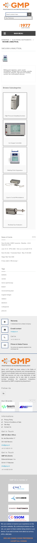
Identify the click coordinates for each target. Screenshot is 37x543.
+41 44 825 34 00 (7, 469)
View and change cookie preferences (18, 538)
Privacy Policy (8, 420)
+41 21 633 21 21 (15, 339)
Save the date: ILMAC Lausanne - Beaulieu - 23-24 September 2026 (16, 244)
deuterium (4, 303)
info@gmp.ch (14, 331)
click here (8, 534)
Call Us (13, 336)
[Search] (29, 14)
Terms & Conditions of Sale (12, 422)
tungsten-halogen (6, 295)
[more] (34, 237)
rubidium (3, 299)
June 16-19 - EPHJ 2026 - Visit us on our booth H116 (16, 249)
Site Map (7, 424)
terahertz (4, 275)
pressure (3, 311)
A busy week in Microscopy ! (9, 261)
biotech (3, 287)
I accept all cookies (18, 541)
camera (3, 279)
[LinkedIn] (3, 393)
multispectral (5, 307)
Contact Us (7, 427)
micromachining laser (7, 291)
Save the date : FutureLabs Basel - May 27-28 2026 (16, 253)
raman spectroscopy (7, 283)
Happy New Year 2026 (7, 257)
